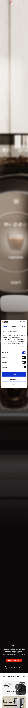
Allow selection (14, 379)
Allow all (14, 374)
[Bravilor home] (14, 2)
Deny (14, 384)
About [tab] (23, 326)
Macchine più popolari (11, 676)
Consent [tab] (5, 326)
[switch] (24, 357)
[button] (5, 2)
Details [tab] (14, 326)
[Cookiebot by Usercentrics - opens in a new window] (19, 322)
